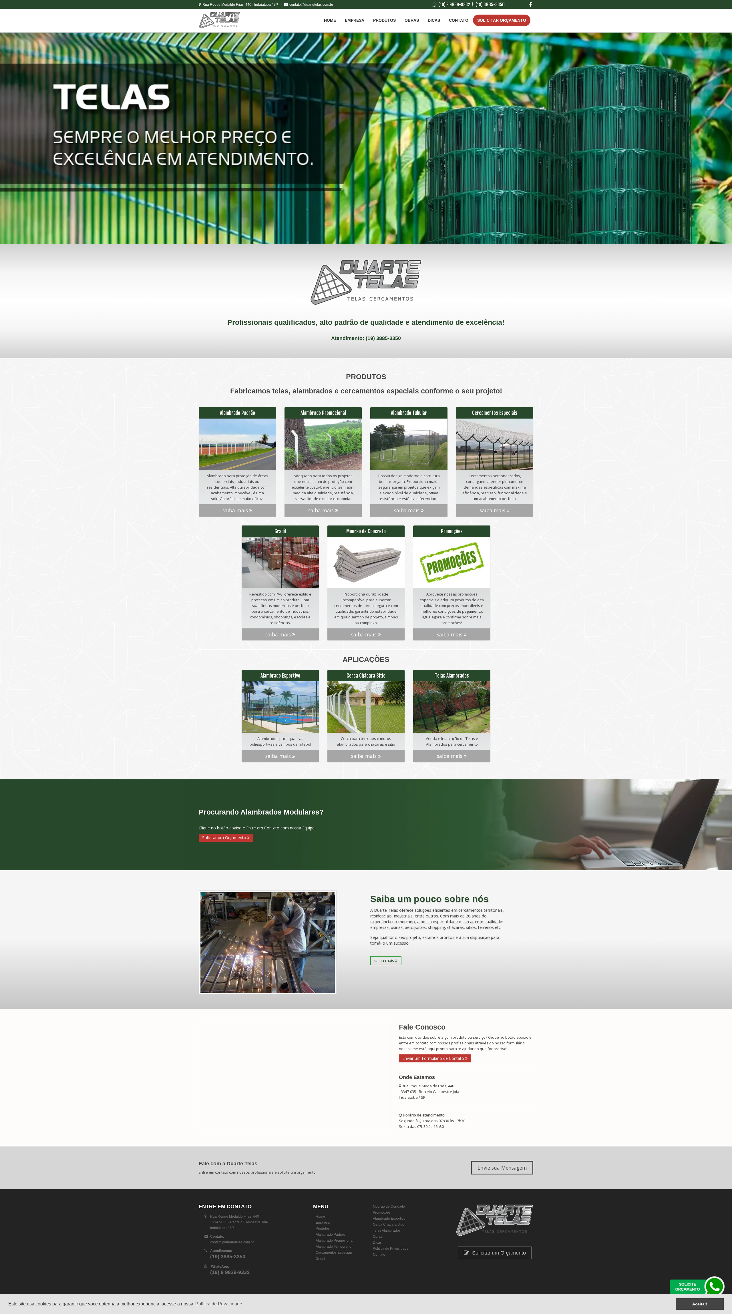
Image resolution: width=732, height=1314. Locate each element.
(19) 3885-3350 (490, 4)
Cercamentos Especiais (334, 1253)
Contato (458, 20)
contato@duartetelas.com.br (310, 5)
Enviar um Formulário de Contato (433, 1058)
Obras (412, 20)
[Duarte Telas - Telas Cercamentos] (233, 20)
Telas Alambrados (387, 1231)
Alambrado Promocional (334, 1241)
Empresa (354, 20)
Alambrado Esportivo (389, 1219)
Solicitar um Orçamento (224, 837)
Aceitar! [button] (699, 1304)
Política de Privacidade (391, 1249)
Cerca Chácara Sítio (388, 1225)
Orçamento (501, 20)
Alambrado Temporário (333, 1247)
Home (330, 20)
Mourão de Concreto (389, 1206)
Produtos (384, 20)
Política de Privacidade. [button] (219, 1303)
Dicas (434, 20)
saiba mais (235, 510)
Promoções (382, 1213)
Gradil (320, 1259)
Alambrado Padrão (330, 1235)
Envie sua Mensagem (502, 1167)
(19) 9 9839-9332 (454, 4)
